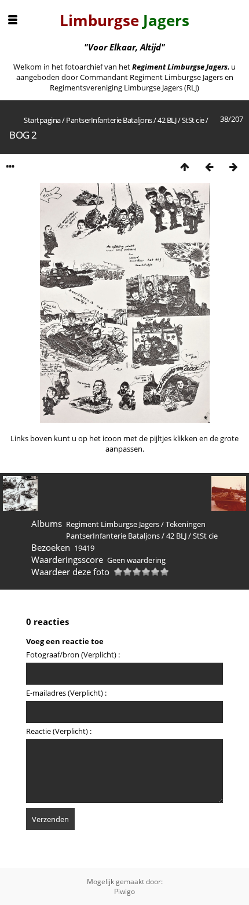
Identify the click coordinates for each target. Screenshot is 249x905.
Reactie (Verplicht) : (58, 731)
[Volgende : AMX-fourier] (233, 166)
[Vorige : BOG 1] (209, 166)
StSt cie (193, 120)
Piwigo (124, 891)
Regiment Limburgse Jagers (112, 524)
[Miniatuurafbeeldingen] (185, 166)
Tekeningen (186, 524)
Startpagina (42, 120)
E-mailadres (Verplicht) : (66, 693)
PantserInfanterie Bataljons (109, 120)
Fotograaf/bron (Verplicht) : (73, 654)
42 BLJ (167, 120)
